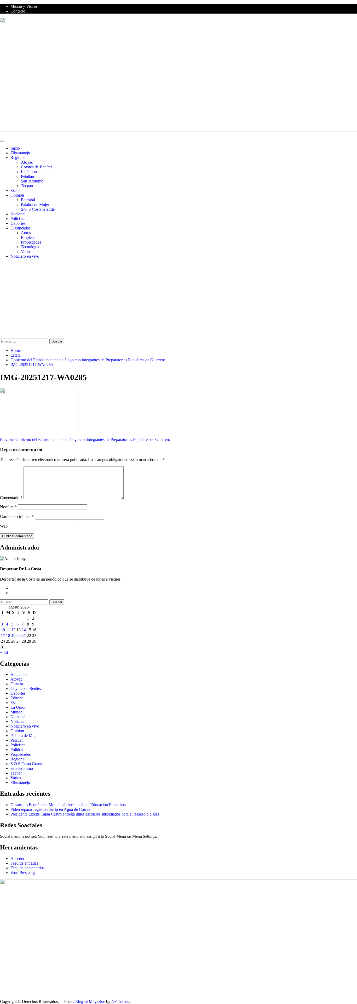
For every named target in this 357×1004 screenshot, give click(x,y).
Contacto (17, 11)
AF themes (120, 1001)
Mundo (16, 712)
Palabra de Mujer (35, 204)
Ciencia (16, 684)
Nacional (17, 214)
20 (18, 635)
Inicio (15, 148)
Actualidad (19, 674)
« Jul (4, 652)
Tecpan (27, 186)
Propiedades (31, 242)
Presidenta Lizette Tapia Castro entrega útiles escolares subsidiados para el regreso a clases (84, 814)
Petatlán (27, 176)
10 (3, 630)
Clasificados (20, 228)
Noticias (17, 721)
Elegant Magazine (90, 1001)
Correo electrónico (17, 516)
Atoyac (27, 162)
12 (13, 630)
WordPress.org (22, 872)
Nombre (8, 507)
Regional (17, 157)
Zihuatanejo (20, 153)
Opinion (17, 195)
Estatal (15, 190)
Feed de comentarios (27, 868)
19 (13, 635)
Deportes (17, 223)
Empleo (27, 237)
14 (24, 630)
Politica (16, 749)
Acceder (17, 858)
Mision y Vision (23, 6)
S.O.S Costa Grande (38, 209)
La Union (29, 171)
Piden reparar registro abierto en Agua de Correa (50, 809)
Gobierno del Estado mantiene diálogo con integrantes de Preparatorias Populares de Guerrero (85, 439)
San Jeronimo (32, 181)
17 (3, 635)
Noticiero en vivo (24, 256)
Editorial (28, 200)
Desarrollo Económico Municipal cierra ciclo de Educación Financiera (68, 804)
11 (8, 630)
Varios (26, 251)
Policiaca (17, 218)
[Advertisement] (178, 299)
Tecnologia (30, 247)
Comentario (11, 497)
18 (8, 635)
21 (24, 635)
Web (4, 526)
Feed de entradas (24, 863)
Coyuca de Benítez (36, 167)
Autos (26, 233)
